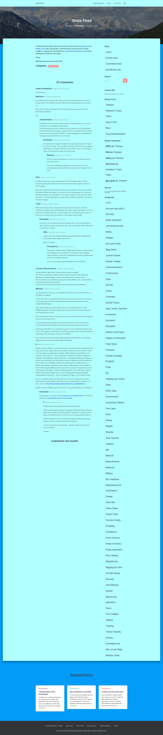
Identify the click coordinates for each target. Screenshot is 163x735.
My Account (80, 726)
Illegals (109, 426)
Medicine (110, 467)
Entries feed (112, 58)
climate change (113, 261)
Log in (109, 52)
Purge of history (113, 543)
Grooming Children (115, 402)
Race (108, 128)
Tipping (109, 620)
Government (112, 396)
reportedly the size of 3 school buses (60, 398)
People (109, 496)
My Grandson (112, 479)
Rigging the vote (114, 567)
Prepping (110, 526)
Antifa (108, 232)
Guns (108, 414)
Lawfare (110, 444)
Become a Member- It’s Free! (54, 726)
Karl (38, 177)
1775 (108, 203)
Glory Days (111, 390)
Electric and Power (115, 332)
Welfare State (112, 655)
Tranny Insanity (113, 631)
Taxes (108, 608)
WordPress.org (113, 69)
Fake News (111, 344)
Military (109, 473)
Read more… (43, 708)
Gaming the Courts (115, 379)
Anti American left (114, 226)
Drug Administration (115, 134)
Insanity (109, 432)
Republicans (112, 561)
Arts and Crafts (113, 243)
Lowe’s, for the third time (112, 692)
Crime (109, 291)
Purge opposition (114, 549)
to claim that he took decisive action (76, 51)
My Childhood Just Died (80, 692)
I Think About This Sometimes (46, 693)
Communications (114, 267)
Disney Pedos (112, 302)
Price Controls (113, 538)
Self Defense (112, 585)
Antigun (109, 237)
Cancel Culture (113, 255)
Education (111, 326)
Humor (109, 420)
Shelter (109, 591)
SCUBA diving (113, 573)
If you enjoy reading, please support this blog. (115, 191)
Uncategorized (54, 66)
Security (110, 579)
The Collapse (112, 614)
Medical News (113, 461)
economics (111, 314)
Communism (112, 273)
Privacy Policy (91, 726)
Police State (112, 508)
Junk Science (112, 438)
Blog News (111, 249)
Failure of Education (116, 338)
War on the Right (114, 649)
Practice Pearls (113, 520)
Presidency (111, 532)
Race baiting (112, 555)
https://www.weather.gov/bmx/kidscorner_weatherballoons (65, 384)
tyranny (109, 637)
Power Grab (112, 514)
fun (107, 373)
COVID (109, 285)
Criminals (110, 296)
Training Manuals (98, 3)
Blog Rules (117, 3)
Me (107, 449)
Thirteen (110, 105)
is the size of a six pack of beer (73, 395)
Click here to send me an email (114, 94)
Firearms (110, 350)
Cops (108, 279)
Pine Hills (110, 502)
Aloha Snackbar (113, 220)
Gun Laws (111, 408)
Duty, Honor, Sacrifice (116, 308)
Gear (108, 384)
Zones (109, 3)
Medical (109, 455)
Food (108, 367)
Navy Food (111, 122)
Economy (110, 320)
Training (110, 626)
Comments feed (113, 63)
